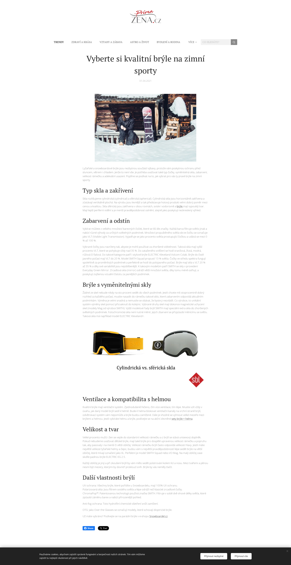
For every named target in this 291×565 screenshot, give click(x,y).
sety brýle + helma (182, 418)
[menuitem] (61, 42)
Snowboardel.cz (158, 516)
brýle (180, 206)
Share (90, 528)
